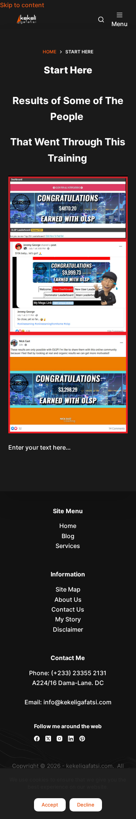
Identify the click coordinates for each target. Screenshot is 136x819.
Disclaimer (68, 629)
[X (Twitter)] (48, 738)
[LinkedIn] (71, 738)
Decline (85, 805)
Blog (68, 536)
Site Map (68, 589)
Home (67, 525)
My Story (68, 619)
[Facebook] (37, 738)
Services (68, 546)
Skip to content (22, 5)
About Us (68, 599)
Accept (50, 805)
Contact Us (67, 609)
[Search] (101, 19)
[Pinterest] (82, 738)
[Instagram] (59, 738)
